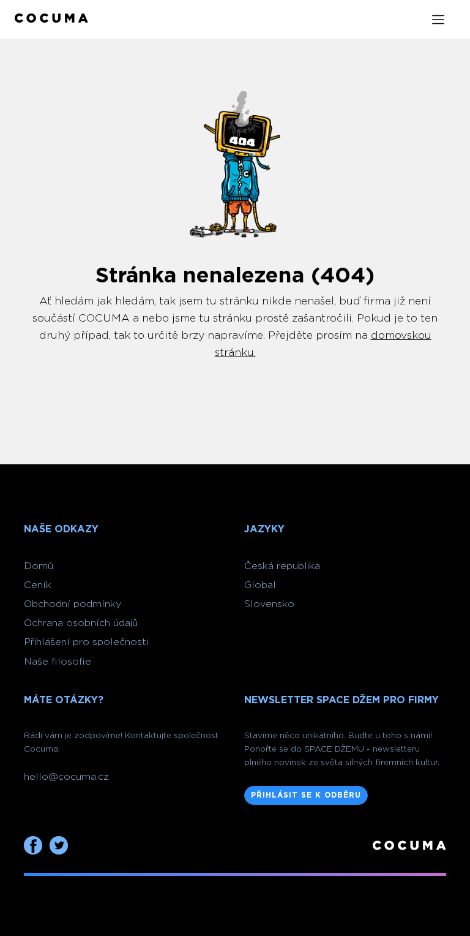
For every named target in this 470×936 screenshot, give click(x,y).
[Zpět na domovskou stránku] (51, 19)
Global (260, 585)
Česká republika (282, 566)
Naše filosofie (57, 661)
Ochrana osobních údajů (81, 623)
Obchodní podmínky (72, 604)
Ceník (37, 585)
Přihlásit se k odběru (306, 795)
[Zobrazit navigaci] (438, 19)
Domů (38, 566)
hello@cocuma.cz (66, 777)
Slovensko (269, 604)
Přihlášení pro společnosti (86, 642)
